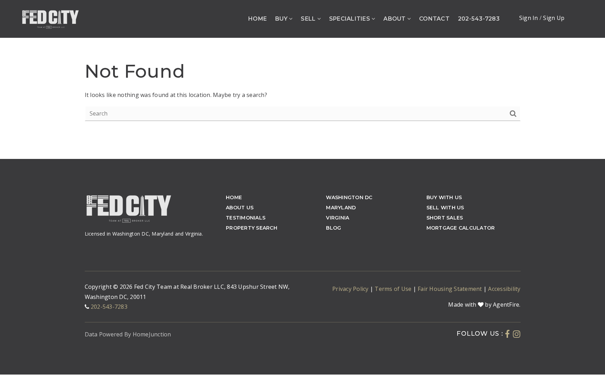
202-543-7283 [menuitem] (479, 18)
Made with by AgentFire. (484, 304)
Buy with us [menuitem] (444, 197)
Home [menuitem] (257, 18)
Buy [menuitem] (282, 18)
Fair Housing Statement (451, 289)
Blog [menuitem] (333, 228)
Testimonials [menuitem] (245, 218)
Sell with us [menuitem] (445, 207)
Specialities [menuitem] (350, 18)
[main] (302, 79)
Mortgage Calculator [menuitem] (460, 228)
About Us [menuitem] (239, 207)
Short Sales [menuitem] (444, 218)
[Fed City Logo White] (128, 207)
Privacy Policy (351, 289)
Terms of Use (394, 289)
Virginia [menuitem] (337, 218)
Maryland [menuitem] (341, 207)
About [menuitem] (395, 18)
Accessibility (504, 289)
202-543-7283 (109, 306)
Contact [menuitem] (434, 18)
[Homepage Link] (50, 18)
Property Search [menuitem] (251, 228)
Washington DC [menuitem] (349, 197)
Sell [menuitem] (309, 18)
